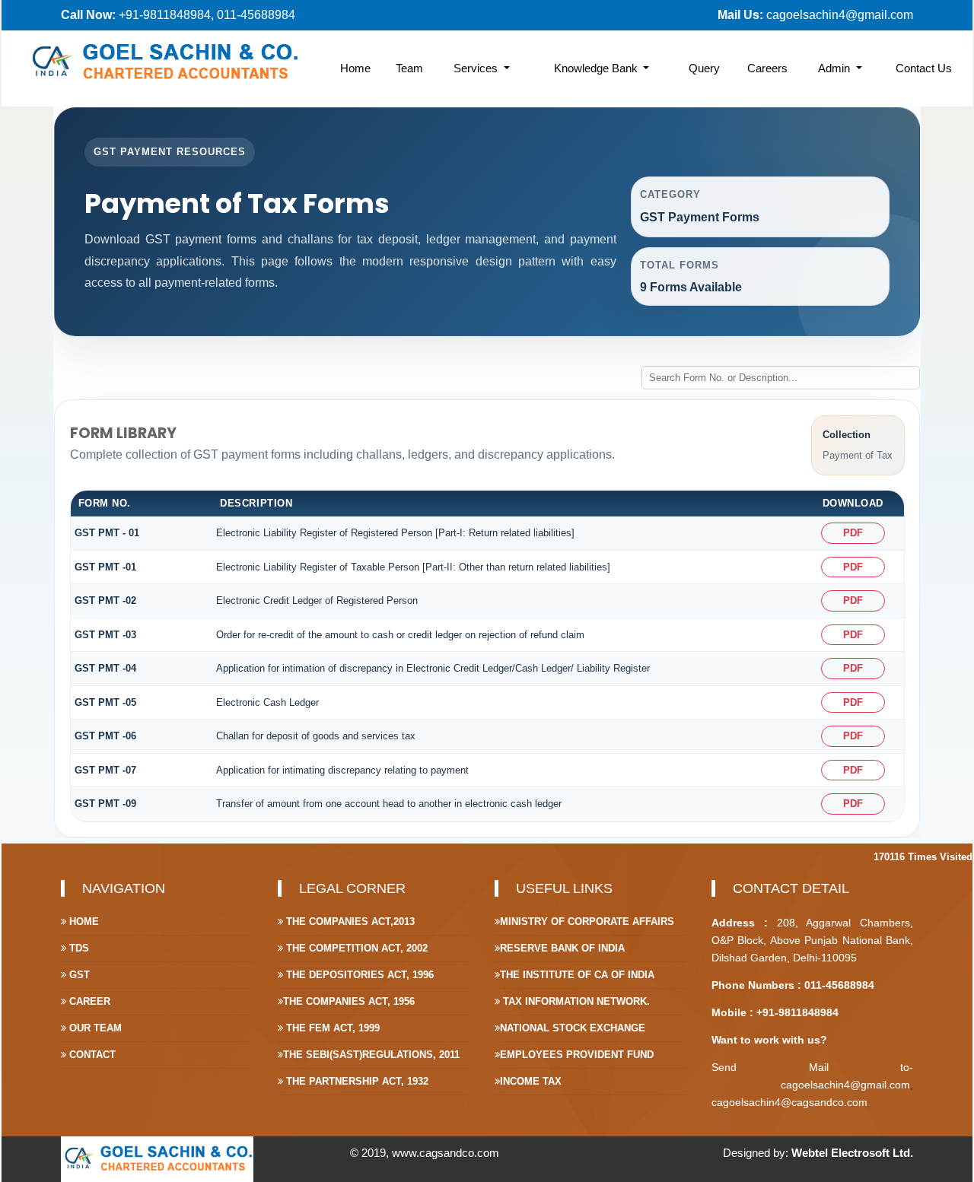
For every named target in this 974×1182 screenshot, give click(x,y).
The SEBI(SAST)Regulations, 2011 (371, 1054)
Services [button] (477, 68)
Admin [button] (835, 68)
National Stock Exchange (572, 1028)
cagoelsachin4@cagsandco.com (789, 1102)
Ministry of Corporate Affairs (587, 921)
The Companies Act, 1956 (349, 1001)
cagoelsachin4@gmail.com (839, 14)
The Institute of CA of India (577, 974)
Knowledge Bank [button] (597, 68)
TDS (77, 948)
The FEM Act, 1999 (331, 1028)
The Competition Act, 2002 (355, 948)
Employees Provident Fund (577, 1054)
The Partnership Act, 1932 (355, 1081)
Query (704, 68)
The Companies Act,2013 (349, 921)
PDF (853, 533)
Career (88, 1001)
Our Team (94, 1028)
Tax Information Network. (575, 1001)
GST (78, 974)
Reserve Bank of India (562, 948)
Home (355, 68)
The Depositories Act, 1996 (358, 974)
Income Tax (531, 1081)
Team (409, 68)
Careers (767, 68)
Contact (91, 1054)
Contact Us (924, 68)
